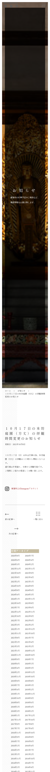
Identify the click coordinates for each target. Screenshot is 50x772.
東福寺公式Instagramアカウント (24, 489)
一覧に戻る (38, 519)
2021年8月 (15, 638)
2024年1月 (15, 599)
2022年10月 (16, 616)
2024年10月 (16, 586)
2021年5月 (15, 642)
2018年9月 (29, 698)
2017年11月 (16, 720)
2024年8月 (15, 590)
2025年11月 (30, 569)
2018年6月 (29, 703)
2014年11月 (16, 759)
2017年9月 (15, 724)
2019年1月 (15, 694)
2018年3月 (15, 711)
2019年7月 (15, 685)
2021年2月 (29, 646)
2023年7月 (15, 608)
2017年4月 (29, 728)
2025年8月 (15, 577)
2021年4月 (29, 642)
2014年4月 (29, 767)
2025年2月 (15, 582)
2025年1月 (29, 582)
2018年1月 (15, 715)
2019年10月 (30, 677)
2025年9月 (29, 573)
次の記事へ (13, 534)
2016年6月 (29, 741)
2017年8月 (29, 724)
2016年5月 (15, 746)
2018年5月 (15, 707)
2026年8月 (15, 556)
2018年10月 (16, 698)
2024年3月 (29, 595)
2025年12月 (16, 569)
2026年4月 (29, 560)
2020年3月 (29, 668)
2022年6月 (29, 621)
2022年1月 (15, 629)
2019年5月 (29, 685)
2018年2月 (29, 711)
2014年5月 (15, 767)
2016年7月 (15, 741)
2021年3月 (15, 646)
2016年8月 (29, 737)
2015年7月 (29, 750)
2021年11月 (16, 633)
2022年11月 (30, 612)
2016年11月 (16, 733)
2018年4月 (29, 707)
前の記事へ (10, 519)
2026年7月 (29, 556)
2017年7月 (15, 728)
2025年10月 (16, 573)
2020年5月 (29, 664)
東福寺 (12, 5)
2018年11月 (30, 694)
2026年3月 (15, 564)
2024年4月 (15, 595)
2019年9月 (15, 681)
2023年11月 (30, 599)
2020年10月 (30, 655)
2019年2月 (29, 690)
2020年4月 (15, 668)
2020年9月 (15, 659)
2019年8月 (29, 681)
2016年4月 (29, 746)
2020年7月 (29, 659)
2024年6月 (29, 590)
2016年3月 (15, 750)
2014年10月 (30, 759)
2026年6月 (15, 560)
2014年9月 (15, 763)
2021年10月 (30, 633)
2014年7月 (29, 763)
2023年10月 (16, 603)
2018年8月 (15, 703)
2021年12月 (30, 629)
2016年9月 (15, 737)
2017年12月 (30, 715)
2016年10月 (30, 733)
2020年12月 (30, 651)
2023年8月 (29, 603)
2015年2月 (29, 754)
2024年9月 (29, 586)
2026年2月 (29, 564)
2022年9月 (29, 616)
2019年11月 (16, 677)
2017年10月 (30, 720)
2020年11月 (16, 655)
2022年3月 (15, 625)
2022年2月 (29, 625)
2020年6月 (15, 664)
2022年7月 (15, 621)
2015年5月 (15, 754)
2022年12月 (16, 612)
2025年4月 (29, 577)
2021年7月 (29, 638)
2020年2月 (15, 672)
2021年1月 (15, 651)
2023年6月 (29, 608)
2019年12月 (30, 672)
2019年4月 (15, 690)
